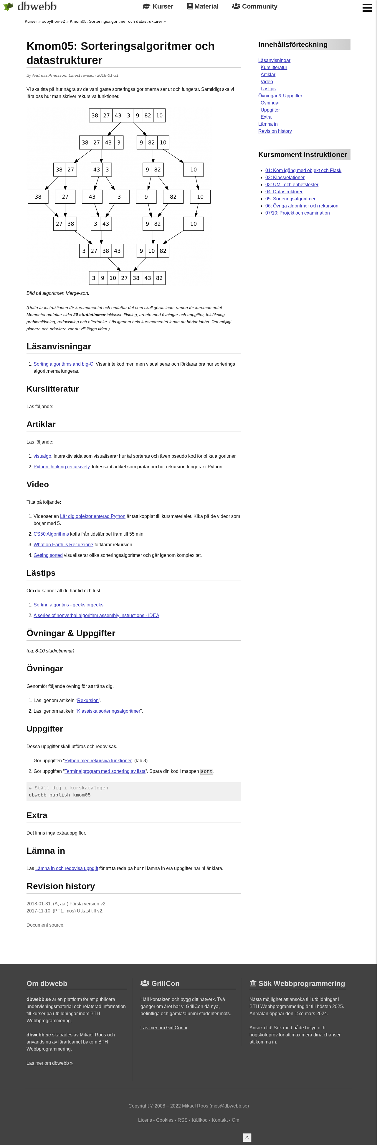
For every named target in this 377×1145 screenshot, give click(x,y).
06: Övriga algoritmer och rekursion (301, 205)
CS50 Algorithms (51, 533)
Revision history (275, 131)
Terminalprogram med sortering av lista (105, 771)
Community (258, 6)
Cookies (164, 1120)
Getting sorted (48, 555)
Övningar (270, 102)
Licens (145, 1120)
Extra (266, 117)
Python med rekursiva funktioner (98, 760)
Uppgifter (270, 109)
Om (235, 1120)
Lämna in (268, 124)
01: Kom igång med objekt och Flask (303, 170)
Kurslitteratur (274, 67)
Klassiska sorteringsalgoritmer (108, 711)
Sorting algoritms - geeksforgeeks (68, 604)
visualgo (42, 456)
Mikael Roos (195, 1105)
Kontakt (220, 1120)
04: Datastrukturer (283, 191)
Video (267, 81)
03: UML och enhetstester (291, 184)
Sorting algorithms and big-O (63, 364)
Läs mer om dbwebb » (50, 1063)
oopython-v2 (53, 21)
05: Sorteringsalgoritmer (290, 198)
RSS (183, 1120)
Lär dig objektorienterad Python (92, 516)
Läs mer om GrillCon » (163, 1027)
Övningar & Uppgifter (280, 95)
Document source (45, 925)
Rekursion (88, 700)
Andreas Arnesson (49, 75)
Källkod (200, 1120)
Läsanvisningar (274, 60)
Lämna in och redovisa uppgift (66, 868)
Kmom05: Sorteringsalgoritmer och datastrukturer (116, 21)
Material (206, 6)
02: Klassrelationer (285, 177)
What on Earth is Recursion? (63, 544)
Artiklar (268, 74)
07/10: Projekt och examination (297, 212)
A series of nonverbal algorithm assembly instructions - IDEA (96, 615)
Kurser (162, 6)
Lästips (268, 88)
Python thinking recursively (62, 466)
